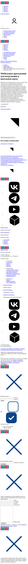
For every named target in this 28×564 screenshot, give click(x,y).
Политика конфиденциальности (8, 350)
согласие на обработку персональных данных (13, 525)
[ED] (14, 225)
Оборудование (7, 34)
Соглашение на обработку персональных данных (13, 348)
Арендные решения (11, 275)
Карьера (5, 10)
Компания (5, 6)
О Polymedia (6, 239)
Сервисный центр (10, 276)
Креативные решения (8, 33)
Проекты (5, 8)
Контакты (5, 11)
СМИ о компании (10, 281)
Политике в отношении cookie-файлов (10, 362)
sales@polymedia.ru (8, 290)
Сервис (5, 37)
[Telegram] (14, 203)
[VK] (14, 192)
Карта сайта (19, 350)
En (8, 13)
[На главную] (5, 3)
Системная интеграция (9, 32)
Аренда (5, 36)
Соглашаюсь (4, 363)
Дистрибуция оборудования (13, 273)
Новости (5, 7)
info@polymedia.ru (12, 61)
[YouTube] (14, 214)
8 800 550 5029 (4, 13)
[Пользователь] (14, 26)
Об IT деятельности (11, 282)
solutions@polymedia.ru (9, 294)
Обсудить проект (5, 62)
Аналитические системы (9, 30)
